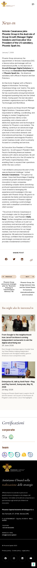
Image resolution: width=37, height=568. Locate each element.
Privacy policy (6, 550)
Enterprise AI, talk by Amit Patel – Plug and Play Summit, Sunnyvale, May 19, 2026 (18, 384)
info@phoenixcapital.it (9, 535)
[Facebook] (5, 558)
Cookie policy (16, 550)
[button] (6, 259)
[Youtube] (30, 558)
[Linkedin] (22, 558)
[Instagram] (13, 558)
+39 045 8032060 (8, 527)
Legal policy (25, 550)
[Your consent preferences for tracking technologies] (33, 564)
